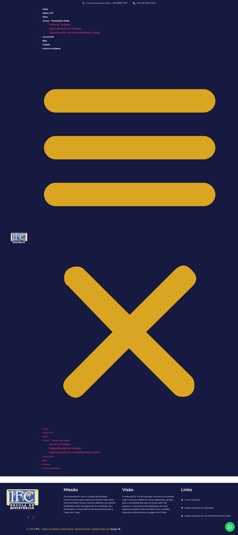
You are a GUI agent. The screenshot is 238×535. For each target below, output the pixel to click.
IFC (38, 529)
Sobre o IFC (48, 13)
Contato (46, 44)
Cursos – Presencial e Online (56, 21)
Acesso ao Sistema (52, 48)
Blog (45, 41)
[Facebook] (28, 517)
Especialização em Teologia (65, 28)
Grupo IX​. (115, 529)
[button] (129, 238)
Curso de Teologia (59, 24)
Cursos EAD (48, 37)
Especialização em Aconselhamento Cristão (74, 32)
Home (45, 9)
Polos (45, 17)
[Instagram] (33, 517)
